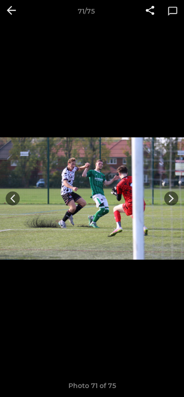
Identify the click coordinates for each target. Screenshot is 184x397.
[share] (150, 11)
